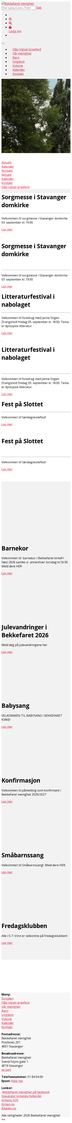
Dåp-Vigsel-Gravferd (27, 49)
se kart (6, 1070)
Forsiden (7, 998)
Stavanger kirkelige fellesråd (21, 1096)
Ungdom (19, 62)
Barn (16, 57)
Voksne (18, 66)
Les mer (7, 229)
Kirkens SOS (9, 1100)
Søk (39, 8)
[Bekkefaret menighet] (17, 3)
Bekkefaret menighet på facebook (26, 1092)
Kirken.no (8, 1104)
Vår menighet (22, 53)
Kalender (19, 70)
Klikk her (17, 1081)
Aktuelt (6, 162)
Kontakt (18, 74)
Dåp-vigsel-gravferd (15, 187)
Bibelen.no (8, 1108)
